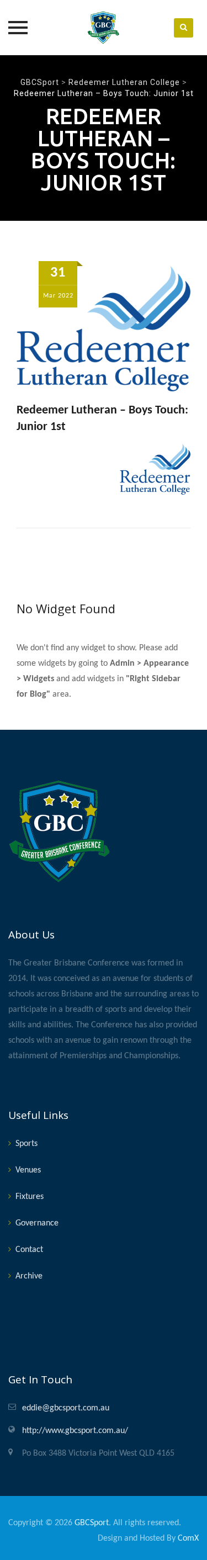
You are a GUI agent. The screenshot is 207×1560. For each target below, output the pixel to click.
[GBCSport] (104, 27)
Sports (26, 1143)
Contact (29, 1249)
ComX (188, 1538)
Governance (37, 1223)
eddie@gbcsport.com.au (65, 1408)
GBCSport (92, 1523)
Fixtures (29, 1196)
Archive (29, 1276)
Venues (28, 1170)
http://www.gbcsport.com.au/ (75, 1430)
